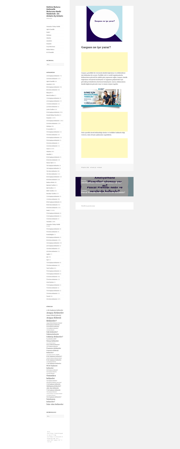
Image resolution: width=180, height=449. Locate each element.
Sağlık (48, 254)
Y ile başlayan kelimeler (52, 290)
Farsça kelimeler (52, 341)
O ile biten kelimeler (52, 219)
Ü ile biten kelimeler (51, 279)
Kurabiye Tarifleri (51, 193)
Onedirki (48, 221)
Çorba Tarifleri (50, 109)
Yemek (48, 296)
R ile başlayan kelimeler (52, 237)
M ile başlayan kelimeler (53, 202)
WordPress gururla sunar (88, 206)
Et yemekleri (49, 129)
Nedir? (48, 32)
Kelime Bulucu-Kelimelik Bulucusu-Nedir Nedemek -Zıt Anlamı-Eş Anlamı (54, 11)
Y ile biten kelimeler (51, 293)
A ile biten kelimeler (51, 78)
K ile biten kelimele (51, 179)
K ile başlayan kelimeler (52, 177)
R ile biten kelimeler (51, 240)
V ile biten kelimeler (51, 288)
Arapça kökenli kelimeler (53, 315)
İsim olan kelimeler (54, 404)
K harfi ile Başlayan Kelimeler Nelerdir (54, 358)
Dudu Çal (93, 167)
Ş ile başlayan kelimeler (52, 246)
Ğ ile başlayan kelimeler (52, 140)
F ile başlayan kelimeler (52, 132)
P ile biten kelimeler (51, 231)
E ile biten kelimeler (51, 123)
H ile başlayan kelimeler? (54, 356)
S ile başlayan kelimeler (52, 243)
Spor (47, 260)
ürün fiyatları (50, 282)
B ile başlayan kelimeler (52, 87)
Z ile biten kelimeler (51, 299)
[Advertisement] (104, 62)
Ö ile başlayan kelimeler (52, 213)
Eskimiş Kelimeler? (54, 336)
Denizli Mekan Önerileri (52, 115)
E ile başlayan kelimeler (52, 120)
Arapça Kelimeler (55, 312)
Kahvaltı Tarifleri (51, 185)
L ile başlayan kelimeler (52, 196)
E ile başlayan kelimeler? (52, 328)
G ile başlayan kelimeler (52, 137)
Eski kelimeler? (52, 332)
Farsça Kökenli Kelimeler (50, 343)
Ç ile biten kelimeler (51, 106)
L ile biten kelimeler (51, 199)
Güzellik (48, 154)
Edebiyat (48, 35)
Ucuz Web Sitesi (50, 46)
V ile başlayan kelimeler (52, 285)
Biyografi (48, 92)
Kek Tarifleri (49, 188)
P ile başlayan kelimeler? (51, 380)
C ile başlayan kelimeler (52, 98)
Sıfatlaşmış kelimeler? (53, 386)
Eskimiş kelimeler (52, 334)
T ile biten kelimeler (51, 265)
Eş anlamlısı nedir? (51, 339)
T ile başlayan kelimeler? (51, 391)
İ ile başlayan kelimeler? (53, 397)
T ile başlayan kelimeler (52, 262)
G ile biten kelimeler (51, 146)
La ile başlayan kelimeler (51, 361)
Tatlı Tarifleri (50, 268)
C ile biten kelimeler (51, 104)
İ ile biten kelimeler (51, 171)
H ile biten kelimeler (52, 160)
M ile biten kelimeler (52, 205)
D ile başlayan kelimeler (52, 112)
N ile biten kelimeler (52, 207)
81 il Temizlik (50, 52)
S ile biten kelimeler (51, 248)
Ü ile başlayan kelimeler (52, 271)
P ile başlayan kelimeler (52, 229)
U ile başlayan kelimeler (52, 274)
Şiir (47, 257)
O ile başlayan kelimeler (52, 216)
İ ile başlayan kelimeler (52, 165)
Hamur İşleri (49, 163)
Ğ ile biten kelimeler (51, 143)
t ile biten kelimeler (50, 393)
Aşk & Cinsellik (50, 29)
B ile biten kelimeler (51, 90)
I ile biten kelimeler (51, 174)
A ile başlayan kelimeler (52, 76)
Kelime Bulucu (50, 49)
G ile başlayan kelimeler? (51, 354)
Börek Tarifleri (50, 95)
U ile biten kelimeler (51, 276)
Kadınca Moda (50, 182)
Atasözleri (49, 41)
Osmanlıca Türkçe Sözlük (53, 26)
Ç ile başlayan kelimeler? (51, 395)
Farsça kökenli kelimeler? (53, 344)
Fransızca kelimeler (53, 348)
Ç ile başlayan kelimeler (52, 101)
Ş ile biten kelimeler (51, 251)
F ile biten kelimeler (51, 134)
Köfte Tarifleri (50, 191)
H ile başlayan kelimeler (53, 157)
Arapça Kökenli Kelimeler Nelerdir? (54, 323)
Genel (48, 148)
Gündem (48, 38)
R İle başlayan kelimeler (51, 382)
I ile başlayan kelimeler (52, 168)
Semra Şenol (58, 382)
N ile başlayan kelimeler (51, 371)
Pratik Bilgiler (50, 234)
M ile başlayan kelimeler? (52, 370)
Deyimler (49, 44)
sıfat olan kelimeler (52, 388)
